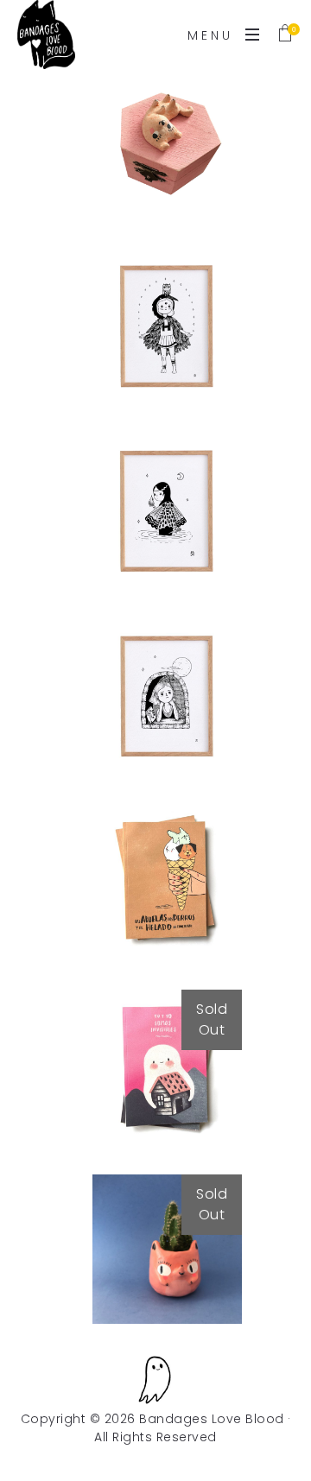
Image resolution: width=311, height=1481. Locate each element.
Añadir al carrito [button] (167, 170)
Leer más (167, 1120)
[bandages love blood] (46, 34)
